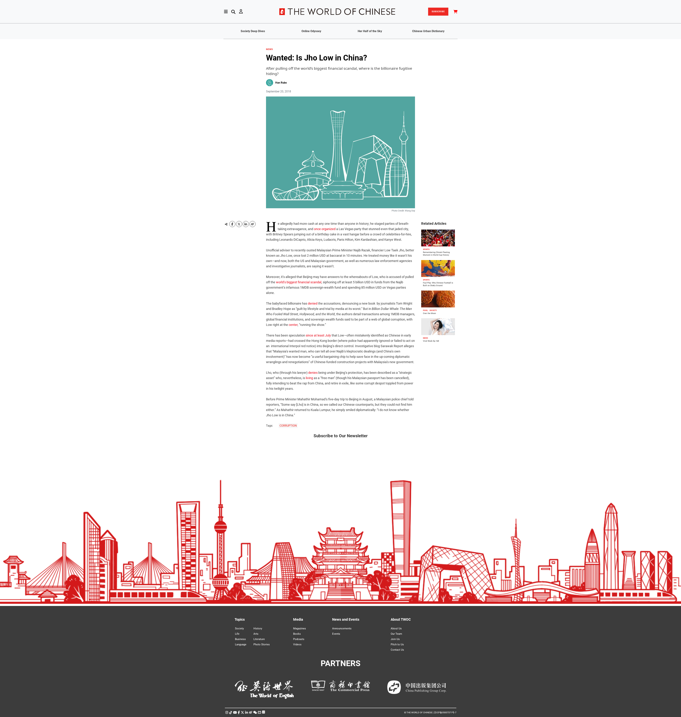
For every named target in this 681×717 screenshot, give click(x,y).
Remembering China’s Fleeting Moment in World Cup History (436, 253)
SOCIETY (433, 310)
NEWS (269, 49)
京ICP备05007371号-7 (445, 712)
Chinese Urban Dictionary (428, 31)
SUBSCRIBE (438, 11)
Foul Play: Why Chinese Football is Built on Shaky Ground (438, 284)
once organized (325, 229)
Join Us (395, 639)
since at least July (318, 335)
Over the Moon (429, 313)
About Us (396, 628)
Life (237, 633)
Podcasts (298, 639)
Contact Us (397, 649)
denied (312, 303)
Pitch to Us (397, 644)
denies (313, 372)
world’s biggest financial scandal (298, 282)
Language (240, 644)
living (309, 378)
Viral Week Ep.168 (431, 341)
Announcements (341, 628)
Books (297, 633)
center (293, 325)
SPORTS (426, 249)
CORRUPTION (288, 425)
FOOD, (425, 310)
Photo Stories (261, 644)
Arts (255, 633)
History (257, 628)
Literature (259, 639)
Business (240, 639)
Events (336, 633)
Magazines (299, 628)
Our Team (396, 633)
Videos (297, 644)
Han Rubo (281, 82)
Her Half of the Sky (370, 31)
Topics (240, 619)
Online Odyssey (311, 31)
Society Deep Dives (253, 31)
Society (239, 628)
